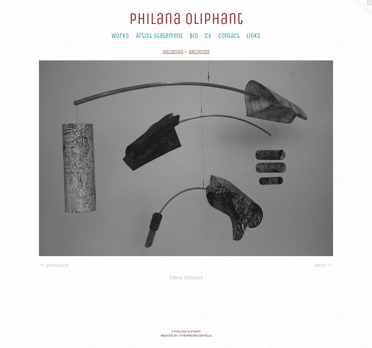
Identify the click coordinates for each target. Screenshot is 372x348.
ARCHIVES (173, 51)
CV (208, 36)
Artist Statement (159, 36)
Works (120, 36)
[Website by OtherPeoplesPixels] (361, 11)
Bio (194, 36)
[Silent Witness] (186, 158)
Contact (229, 36)
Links (253, 36)
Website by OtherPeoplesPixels (186, 335)
